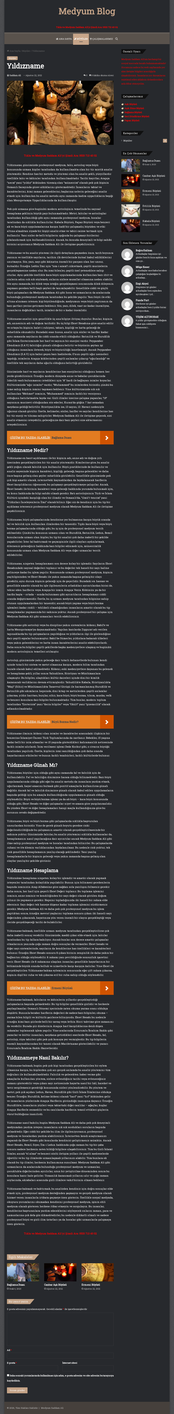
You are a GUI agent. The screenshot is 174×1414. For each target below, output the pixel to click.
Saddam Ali (15, 75)
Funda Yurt (142, 300)
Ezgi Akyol (142, 283)
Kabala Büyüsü (151, 221)
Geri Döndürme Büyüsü (137, 116)
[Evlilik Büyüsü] (130, 210)
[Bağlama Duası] (23, 1272)
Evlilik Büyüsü (151, 206)
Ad (9, 1350)
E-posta (12, 1362)
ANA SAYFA (65, 38)
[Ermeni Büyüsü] (98, 1272)
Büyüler (26, 50)
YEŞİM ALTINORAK (147, 316)
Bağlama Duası (16, 1284)
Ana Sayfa (14, 50)
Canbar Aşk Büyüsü (55, 1284)
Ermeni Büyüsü (91, 1284)
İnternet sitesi (69, 1362)
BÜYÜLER (82, 38)
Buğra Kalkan (144, 250)
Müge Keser (143, 267)
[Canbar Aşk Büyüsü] (60, 1272)
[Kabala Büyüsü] (130, 225)
